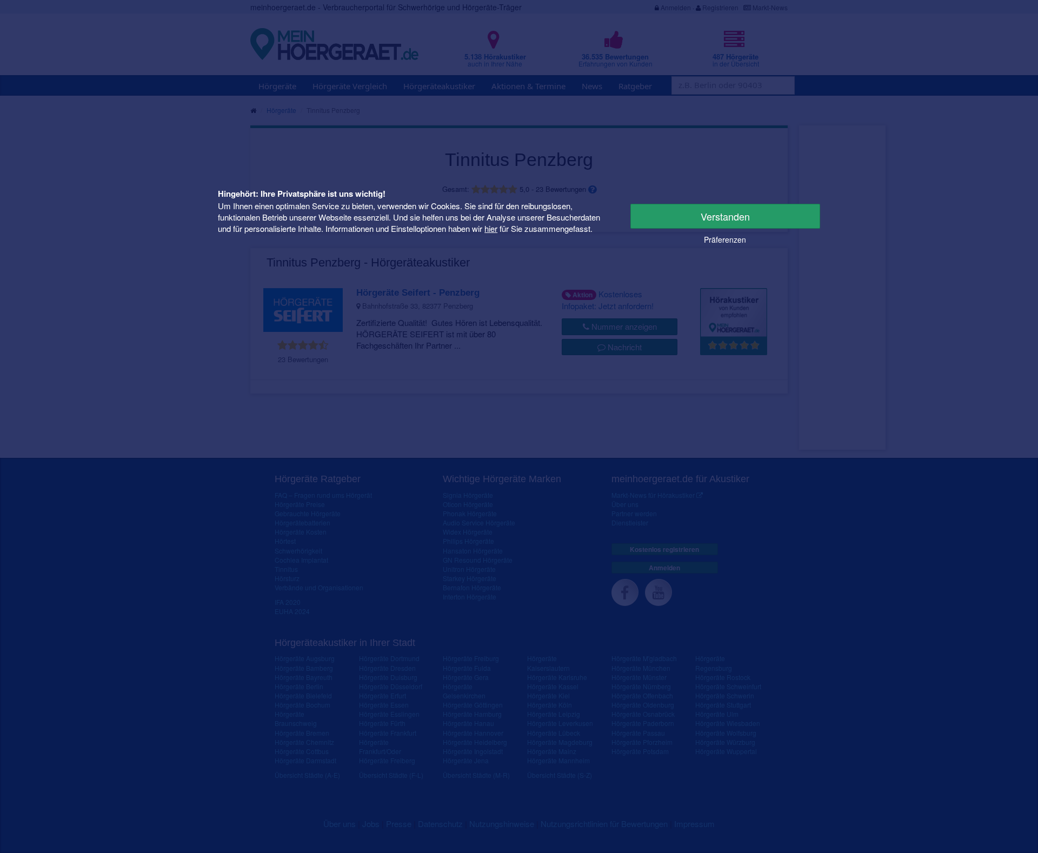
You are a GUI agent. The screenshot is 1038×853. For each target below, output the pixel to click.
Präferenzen (725, 239)
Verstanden (725, 216)
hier (490, 228)
